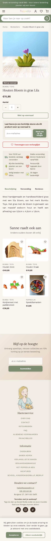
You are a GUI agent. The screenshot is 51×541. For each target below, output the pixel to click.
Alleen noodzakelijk (34, 535)
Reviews (39, 189)
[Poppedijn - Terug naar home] (25, 11)
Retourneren (25, 426)
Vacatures (25, 471)
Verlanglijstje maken (25, 459)
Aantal (5, 102)
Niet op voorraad (25, 115)
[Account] (35, 11)
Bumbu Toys (8, 87)
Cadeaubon (25, 451)
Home (5, 27)
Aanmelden (25, 369)
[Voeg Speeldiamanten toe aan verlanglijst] (45, 277)
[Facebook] (18, 509)
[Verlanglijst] (41, 11)
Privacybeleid (25, 438)
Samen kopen (25, 455)
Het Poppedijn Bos (25, 467)
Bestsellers (15, 27)
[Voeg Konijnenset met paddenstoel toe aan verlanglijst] (22, 277)
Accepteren (14, 535)
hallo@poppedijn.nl (25, 488)
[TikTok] (32, 509)
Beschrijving (10, 189)
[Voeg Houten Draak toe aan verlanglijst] (45, 242)
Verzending (25, 189)
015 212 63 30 (25, 491)
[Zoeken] (46, 18)
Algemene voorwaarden (25, 434)
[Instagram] (25, 509)
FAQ (25, 430)
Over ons (25, 418)
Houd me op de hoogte (40, 133)
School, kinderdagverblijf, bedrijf (26, 475)
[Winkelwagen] (47, 11)
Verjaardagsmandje (25, 463)
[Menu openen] (3, 11)
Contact (25, 422)
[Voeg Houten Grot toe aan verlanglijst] (22, 242)
